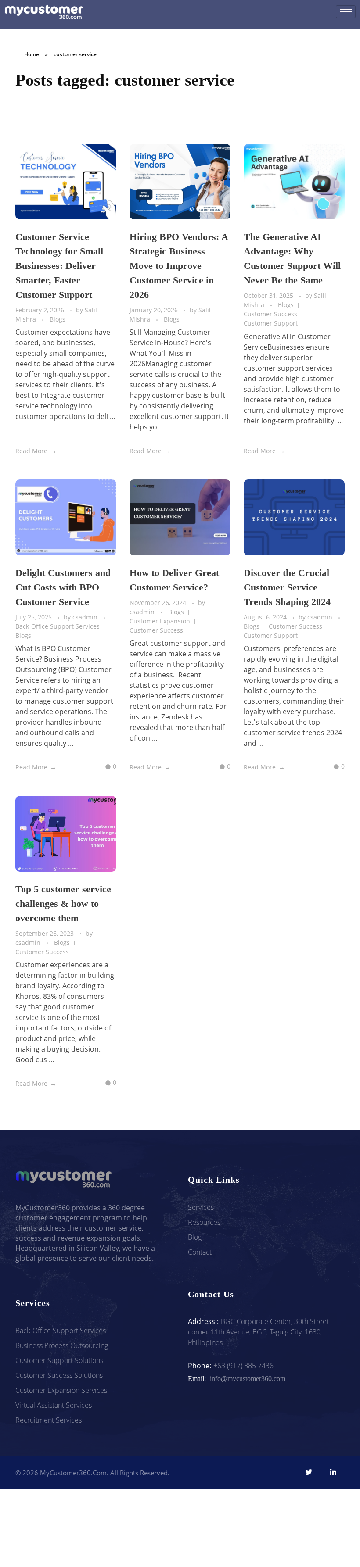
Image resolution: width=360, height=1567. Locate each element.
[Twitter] (309, 1472)
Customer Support (271, 323)
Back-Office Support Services (57, 626)
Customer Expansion (160, 621)
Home (31, 54)
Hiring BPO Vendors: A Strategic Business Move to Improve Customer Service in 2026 (179, 265)
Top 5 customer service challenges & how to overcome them (63, 903)
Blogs (57, 319)
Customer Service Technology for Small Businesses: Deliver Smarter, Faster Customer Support (59, 265)
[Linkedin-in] (333, 1472)
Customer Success (270, 314)
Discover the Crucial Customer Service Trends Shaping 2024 (287, 587)
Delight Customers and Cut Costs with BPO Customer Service (63, 587)
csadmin (85, 617)
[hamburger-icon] (346, 11)
